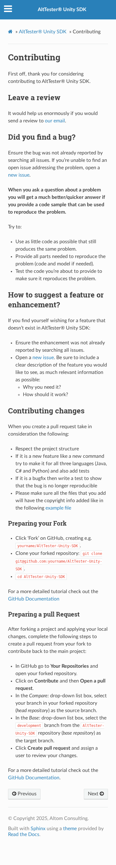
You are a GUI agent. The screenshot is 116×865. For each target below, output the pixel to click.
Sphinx (38, 828)
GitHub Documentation (33, 598)
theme (70, 828)
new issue (18, 175)
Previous (26, 793)
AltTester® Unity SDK (62, 9)
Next (94, 793)
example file (58, 508)
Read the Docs (23, 834)
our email (55, 120)
